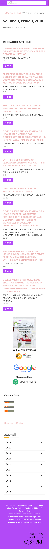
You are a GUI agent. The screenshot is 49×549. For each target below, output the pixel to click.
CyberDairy (37, 522)
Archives (16, 13)
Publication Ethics (31, 508)
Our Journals (10, 505)
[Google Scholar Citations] (24, 367)
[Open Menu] (3, 3)
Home (6, 13)
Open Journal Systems (14, 423)
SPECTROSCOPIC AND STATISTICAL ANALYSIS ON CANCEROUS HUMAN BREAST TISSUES (22, 108)
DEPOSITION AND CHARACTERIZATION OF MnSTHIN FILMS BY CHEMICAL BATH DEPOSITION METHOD (24, 51)
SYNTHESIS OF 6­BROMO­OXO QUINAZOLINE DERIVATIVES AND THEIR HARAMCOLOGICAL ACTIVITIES (23, 163)
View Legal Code (34, 517)
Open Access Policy (25, 505)
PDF (9, 66)
